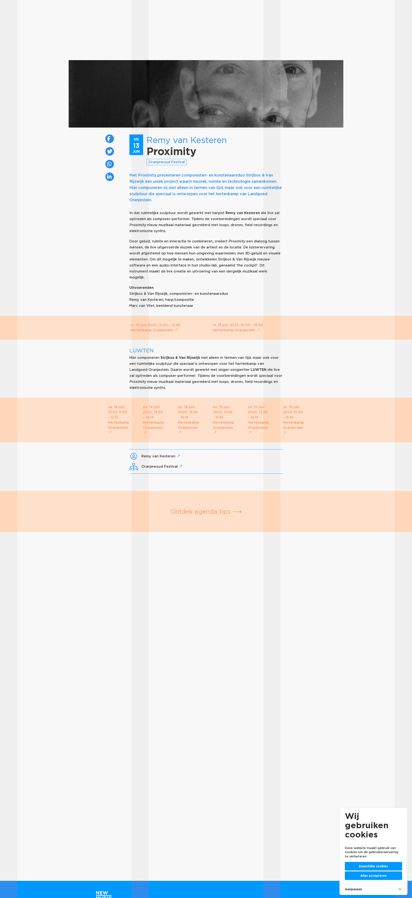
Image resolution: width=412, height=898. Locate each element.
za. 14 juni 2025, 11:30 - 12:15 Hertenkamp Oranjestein (118, 417)
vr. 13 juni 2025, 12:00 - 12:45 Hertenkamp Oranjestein (155, 327)
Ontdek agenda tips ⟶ (206, 511)
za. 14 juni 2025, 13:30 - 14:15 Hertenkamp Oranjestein (153, 417)
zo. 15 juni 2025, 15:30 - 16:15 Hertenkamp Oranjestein (293, 417)
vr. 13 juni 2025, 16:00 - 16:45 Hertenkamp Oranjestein (238, 327)
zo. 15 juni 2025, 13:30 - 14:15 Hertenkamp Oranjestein (258, 417)
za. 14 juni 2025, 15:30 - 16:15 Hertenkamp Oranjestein (188, 417)
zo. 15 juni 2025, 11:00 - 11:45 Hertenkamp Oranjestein (223, 417)
